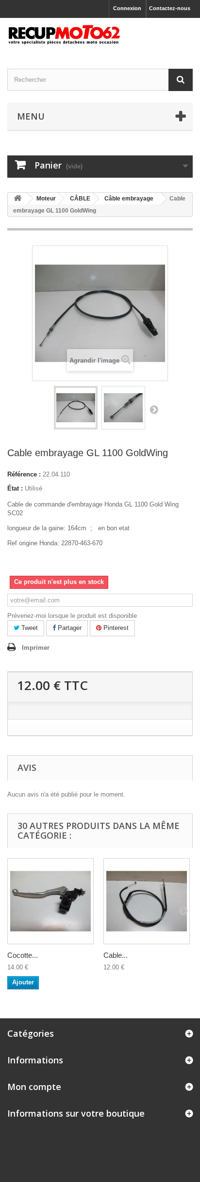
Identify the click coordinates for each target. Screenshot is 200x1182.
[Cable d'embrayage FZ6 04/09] (146, 901)
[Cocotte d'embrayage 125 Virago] (50, 901)
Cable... (115, 955)
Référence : (24, 474)
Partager (69, 627)
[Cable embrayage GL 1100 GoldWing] (75, 407)
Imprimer (36, 647)
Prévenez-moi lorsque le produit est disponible (72, 615)
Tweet (28, 627)
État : (15, 488)
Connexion (127, 8)
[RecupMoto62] (100, 35)
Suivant (154, 409)
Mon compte (34, 1086)
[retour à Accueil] (17, 199)
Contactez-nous (169, 8)
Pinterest (115, 627)
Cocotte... (22, 955)
